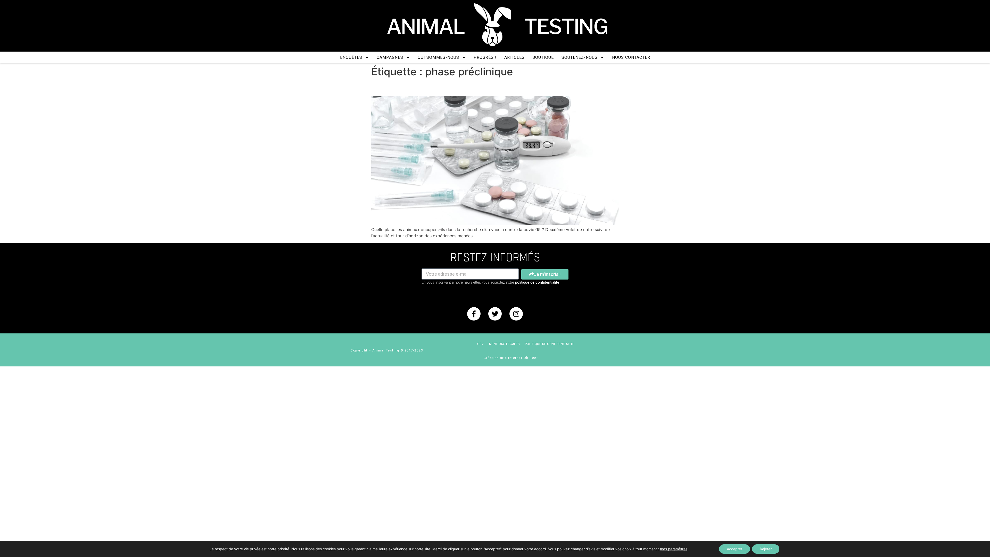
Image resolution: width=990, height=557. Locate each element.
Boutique (543, 57)
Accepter (734, 549)
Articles (514, 57)
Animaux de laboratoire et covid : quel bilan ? (458, 87)
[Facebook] (474, 314)
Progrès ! (485, 57)
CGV (480, 344)
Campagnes (390, 57)
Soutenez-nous (580, 57)
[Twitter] (495, 314)
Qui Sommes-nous (438, 57)
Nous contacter (631, 57)
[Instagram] (516, 314)
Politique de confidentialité (549, 344)
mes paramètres (673, 549)
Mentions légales (504, 344)
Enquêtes (351, 57)
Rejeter (766, 549)
